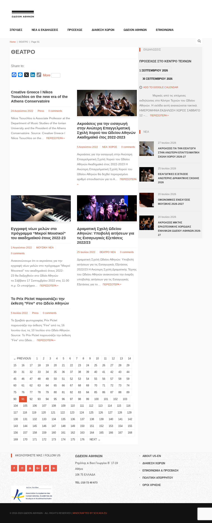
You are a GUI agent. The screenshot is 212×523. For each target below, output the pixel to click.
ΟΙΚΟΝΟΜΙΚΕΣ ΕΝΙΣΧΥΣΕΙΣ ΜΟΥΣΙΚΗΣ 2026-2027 (174, 201)
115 (119, 405)
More (46, 75)
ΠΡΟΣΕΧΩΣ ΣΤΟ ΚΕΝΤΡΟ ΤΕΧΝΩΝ (165, 61)
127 (110, 412)
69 (87, 385)
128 (120, 412)
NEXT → (95, 439)
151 (92, 426)
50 (55, 378)
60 (14, 385)
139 (101, 419)
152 (101, 426)
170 (25, 439)
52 (71, 378)
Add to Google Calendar (160, 87)
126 (101, 412)
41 (103, 372)
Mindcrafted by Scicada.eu (90, 513)
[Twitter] (46, 468)
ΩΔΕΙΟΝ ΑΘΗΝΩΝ (135, 29)
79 (47, 392)
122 (62, 412)
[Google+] (38, 468)
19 (47, 365)
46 (23, 378)
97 (71, 399)
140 (111, 419)
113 (100, 405)
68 (79, 385)
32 (31, 372)
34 (47, 372)
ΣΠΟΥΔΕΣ (16, 29)
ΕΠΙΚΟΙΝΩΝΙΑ (164, 29)
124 (82, 412)
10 (97, 358)
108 (54, 405)
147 (54, 426)
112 (91, 405)
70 (95, 385)
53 (79, 378)
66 (63, 385)
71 (103, 385)
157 (25, 432)
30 (14, 372)
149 (73, 426)
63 (39, 385)
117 (15, 412)
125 (91, 412)
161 (63, 432)
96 (63, 399)
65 (55, 385)
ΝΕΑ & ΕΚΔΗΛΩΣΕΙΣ (45, 29)
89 (127, 392)
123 (72, 412)
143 (15, 426)
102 (115, 399)
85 (95, 392)
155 (130, 426)
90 (14, 399)
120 (43, 412)
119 (34, 412)
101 (106, 399)
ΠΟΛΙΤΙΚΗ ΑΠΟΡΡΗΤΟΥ (157, 477)
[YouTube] (30, 468)
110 (73, 405)
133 (44, 419)
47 (31, 378)
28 (119, 365)
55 (95, 378)
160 (54, 432)
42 (111, 372)
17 (31, 365)
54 (87, 378)
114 (110, 405)
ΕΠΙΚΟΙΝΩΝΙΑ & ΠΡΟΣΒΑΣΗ (160, 470)
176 (82, 439)
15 (14, 365)
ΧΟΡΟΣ (112, 147)
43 (119, 372)
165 (101, 432)
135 (63, 419)
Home (13, 42)
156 (15, 432)
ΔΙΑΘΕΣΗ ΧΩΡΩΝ (103, 29)
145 (35, 426)
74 (127, 385)
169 (15, 439)
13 (121, 358)
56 (103, 378)
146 (44, 426)
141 (120, 419)
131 (25, 419)
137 (82, 419)
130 (15, 419)
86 (103, 392)
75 (14, 392)
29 (127, 365)
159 (44, 432)
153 (111, 426)
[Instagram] (22, 468)
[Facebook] (14, 468)
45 (14, 378)
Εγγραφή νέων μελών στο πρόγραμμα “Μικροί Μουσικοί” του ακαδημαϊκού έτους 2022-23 (38, 233)
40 (95, 372)
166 (111, 432)
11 (105, 358)
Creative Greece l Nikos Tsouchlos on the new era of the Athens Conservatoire (39, 96)
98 (79, 399)
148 (63, 426)
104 (15, 405)
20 (55, 365)
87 (111, 392)
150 (82, 426)
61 (23, 385)
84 (87, 392)
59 (127, 378)
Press (41, 111)
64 (47, 385)
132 (35, 419)
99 (87, 399)
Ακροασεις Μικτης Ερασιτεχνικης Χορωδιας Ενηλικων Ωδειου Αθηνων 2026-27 (179, 228)
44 (127, 372)
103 (125, 399)
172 (44, 439)
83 (79, 392)
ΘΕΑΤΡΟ (105, 252)
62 (31, 385)
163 (82, 432)
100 (96, 399)
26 (103, 365)
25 (95, 365)
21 (63, 365)
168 (130, 432)
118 (25, 412)
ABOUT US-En (151, 456)
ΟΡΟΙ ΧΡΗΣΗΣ (151, 485)
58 (119, 378)
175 (73, 439)
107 (44, 405)
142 (130, 419)
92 (31, 399)
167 (120, 432)
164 (92, 432)
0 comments (55, 111)
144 (25, 426)
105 (25, 405)
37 (71, 372)
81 (63, 392)
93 (39, 399)
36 (63, 372)
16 (23, 365)
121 (53, 412)
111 (82, 405)
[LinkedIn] (54, 468)
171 (35, 439)
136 (73, 419)
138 (92, 419)
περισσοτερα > (55, 138)
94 (47, 399)
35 (55, 372)
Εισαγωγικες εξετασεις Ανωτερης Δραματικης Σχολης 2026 (178, 178)
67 (71, 385)
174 (63, 439)
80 (55, 392)
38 (79, 372)
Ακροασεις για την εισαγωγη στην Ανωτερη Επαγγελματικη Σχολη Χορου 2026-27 (178, 152)
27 (111, 365)
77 (31, 392)
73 (119, 385)
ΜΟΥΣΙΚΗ (41, 247)
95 (55, 399)
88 (119, 392)
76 (23, 392)
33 (39, 372)
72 (111, 385)
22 (71, 365)
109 (63, 405)
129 (129, 412)
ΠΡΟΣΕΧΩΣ (74, 29)
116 (128, 405)
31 (23, 372)
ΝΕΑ (104, 147)
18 (39, 365)
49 (47, 378)
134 (54, 419)
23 (79, 365)
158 (35, 432)
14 (129, 358)
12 (113, 358)
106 (35, 405)
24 (87, 365)
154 (120, 426)
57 (111, 378)
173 (54, 439)
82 (71, 392)
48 (39, 378)
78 (39, 392)
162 (73, 432)
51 (63, 378)
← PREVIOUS (22, 358)
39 (87, 372)
